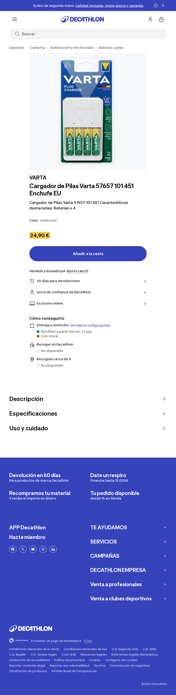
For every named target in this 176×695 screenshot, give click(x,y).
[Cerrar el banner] (163, 5)
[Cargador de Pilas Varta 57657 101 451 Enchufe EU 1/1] (88, 111)
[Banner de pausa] (156, 5)
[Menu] (14, 19)
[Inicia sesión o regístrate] (150, 19)
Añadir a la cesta (88, 253)
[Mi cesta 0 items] (161, 19)
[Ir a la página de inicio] (82, 19)
